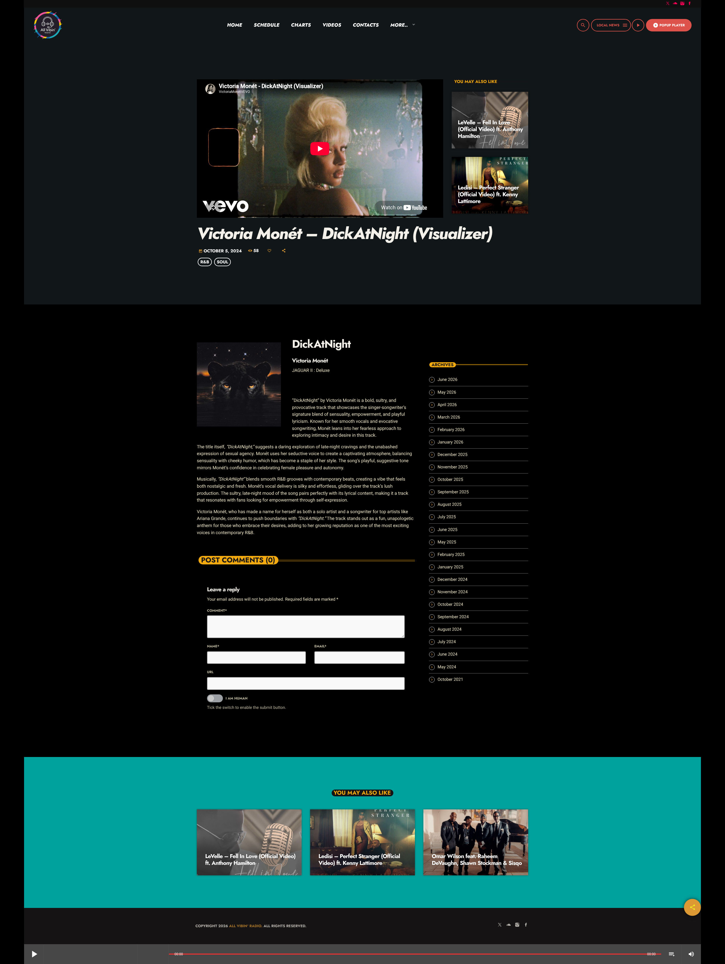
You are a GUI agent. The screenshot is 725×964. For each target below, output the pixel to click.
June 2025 (447, 529)
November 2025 (453, 467)
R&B (205, 262)
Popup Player (669, 25)
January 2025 (450, 567)
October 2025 (450, 479)
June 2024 (447, 654)
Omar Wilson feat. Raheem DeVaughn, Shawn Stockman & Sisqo (477, 859)
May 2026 (447, 392)
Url (210, 672)
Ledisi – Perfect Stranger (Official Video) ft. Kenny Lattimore (488, 194)
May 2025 (447, 542)
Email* (320, 646)
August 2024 (450, 629)
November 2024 (453, 591)
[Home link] (47, 25)
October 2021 (450, 679)
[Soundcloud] (675, 4)
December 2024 (453, 579)
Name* (213, 646)
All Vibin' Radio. (246, 926)
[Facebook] (689, 4)
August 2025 (450, 504)
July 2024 (447, 641)
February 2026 (451, 429)
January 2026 (450, 442)
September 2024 (453, 616)
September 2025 (453, 491)
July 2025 (447, 516)
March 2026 (449, 417)
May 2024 (447, 666)
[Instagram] (682, 4)
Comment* (217, 610)
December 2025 (453, 454)
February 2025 (451, 554)
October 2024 (450, 604)
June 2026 (447, 379)
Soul (222, 262)
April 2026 (447, 404)
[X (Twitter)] (668, 4)
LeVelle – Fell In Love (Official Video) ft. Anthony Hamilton (490, 129)
